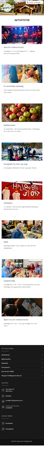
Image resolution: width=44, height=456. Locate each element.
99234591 (8, 396)
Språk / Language (34, 2)
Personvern (6, 367)
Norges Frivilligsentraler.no (12, 376)
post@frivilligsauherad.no (14, 400)
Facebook (9, 423)
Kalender (5, 363)
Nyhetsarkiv (6, 359)
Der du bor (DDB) (8, 371)
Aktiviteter (6, 355)
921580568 (9, 408)
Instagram (9, 429)
